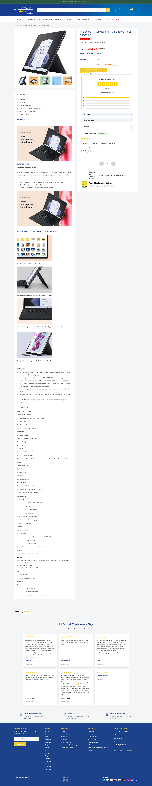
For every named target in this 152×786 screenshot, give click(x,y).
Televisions (64, 737)
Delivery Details (93, 742)
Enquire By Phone (93, 69)
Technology (98, 19)
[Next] (69, 52)
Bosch (47, 737)
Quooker (48, 769)
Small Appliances (83, 19)
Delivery (63, 731)
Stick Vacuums (66, 742)
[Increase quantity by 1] (98, 59)
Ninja (47, 756)
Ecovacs (48, 742)
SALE (117, 19)
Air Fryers (64, 739)
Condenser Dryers (67, 747)
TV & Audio (29, 19)
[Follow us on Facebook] (64, 780)
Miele (47, 753)
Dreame (48, 739)
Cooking (58, 19)
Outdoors (17, 19)
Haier (47, 747)
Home (16, 25)
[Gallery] (44, 58)
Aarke (47, 731)
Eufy (46, 745)
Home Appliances (44, 19)
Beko (47, 734)
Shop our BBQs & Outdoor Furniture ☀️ (76, 2)
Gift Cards (91, 750)
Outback (48, 758)
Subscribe (20, 744)
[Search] (108, 10)
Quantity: (83, 59)
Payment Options (93, 737)
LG (46, 750)
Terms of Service (93, 739)
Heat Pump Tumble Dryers (70, 745)
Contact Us (91, 731)
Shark (47, 764)
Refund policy (92, 745)
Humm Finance (66, 734)
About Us (91, 734)
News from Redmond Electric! (98, 747)
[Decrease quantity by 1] (89, 59)
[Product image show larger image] (44, 191)
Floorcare (69, 19)
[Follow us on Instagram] (67, 780)
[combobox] (71, 10)
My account (118, 11)
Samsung (48, 761)
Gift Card (110, 19)
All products (23, 25)
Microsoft (83, 42)
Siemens (48, 767)
